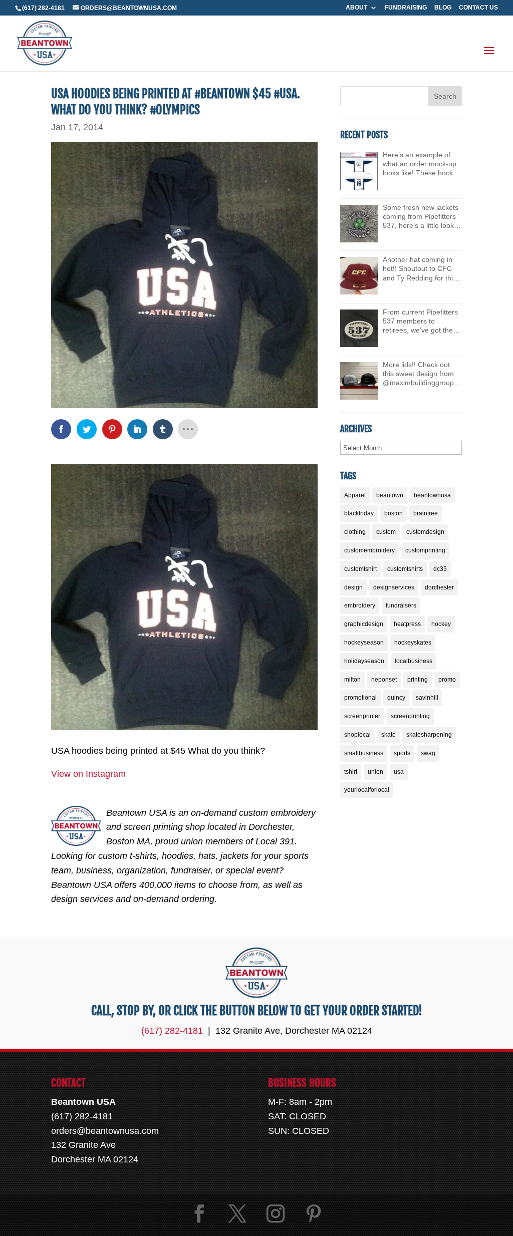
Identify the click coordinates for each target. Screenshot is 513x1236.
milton (352, 679)
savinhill (427, 697)
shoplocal (357, 734)
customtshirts (405, 568)
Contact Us (478, 8)
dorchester (439, 587)
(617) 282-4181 (43, 8)
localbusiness (413, 661)
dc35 (440, 568)
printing (417, 679)
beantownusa (432, 495)
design (353, 587)
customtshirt (360, 568)
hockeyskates (412, 642)
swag (428, 753)
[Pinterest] (314, 1213)
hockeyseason (364, 642)
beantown (389, 495)
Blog (442, 8)
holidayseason (364, 661)
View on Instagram (88, 774)
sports (402, 753)
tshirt (350, 771)
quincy (396, 697)
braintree (425, 513)
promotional (360, 697)
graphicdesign (363, 624)
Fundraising (406, 8)
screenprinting (410, 716)
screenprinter (362, 716)
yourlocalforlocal (366, 789)
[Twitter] (237, 1213)
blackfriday (359, 513)
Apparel (355, 495)
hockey (441, 624)
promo (447, 679)
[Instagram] (276, 1213)
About (356, 8)
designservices (393, 587)
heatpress (407, 624)
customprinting (425, 550)
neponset (384, 679)
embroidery (359, 605)
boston (393, 513)
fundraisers (401, 605)
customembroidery (369, 550)
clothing (355, 531)
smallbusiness (363, 753)
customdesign (425, 531)
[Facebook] (199, 1213)
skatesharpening (429, 734)
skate (388, 734)
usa (399, 771)
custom (386, 531)
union (375, 771)
